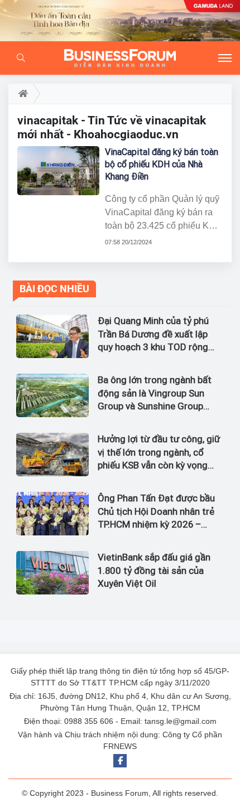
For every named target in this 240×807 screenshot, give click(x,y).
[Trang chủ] (20, 94)
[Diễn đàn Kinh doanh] (120, 58)
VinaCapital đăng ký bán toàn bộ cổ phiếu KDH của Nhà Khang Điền (161, 164)
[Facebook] (120, 760)
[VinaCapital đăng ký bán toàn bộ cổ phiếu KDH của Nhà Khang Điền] (58, 170)
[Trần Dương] (120, 20)
